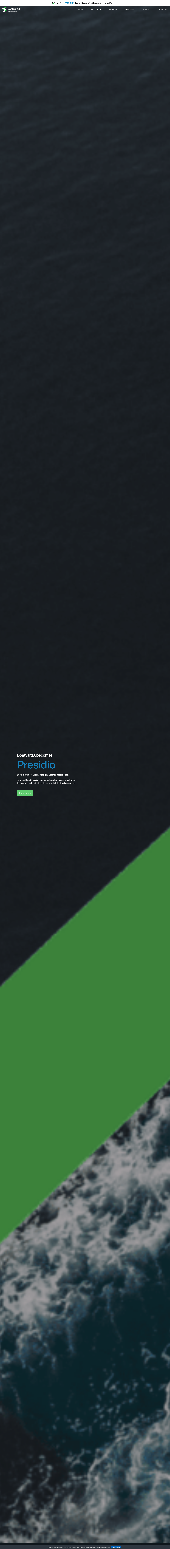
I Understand (116, 1547)
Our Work (129, 9)
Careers (145, 9)
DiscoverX (113, 9)
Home (80, 9)
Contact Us (162, 9)
